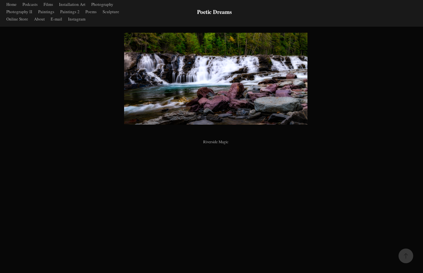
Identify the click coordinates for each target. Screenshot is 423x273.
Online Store (17, 19)
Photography (102, 4)
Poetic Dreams (214, 12)
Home (11, 4)
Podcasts (30, 4)
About (39, 19)
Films (48, 4)
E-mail (56, 19)
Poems (91, 11)
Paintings (46, 11)
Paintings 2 (70, 11)
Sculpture (111, 11)
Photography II (19, 11)
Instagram (76, 19)
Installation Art (72, 4)
